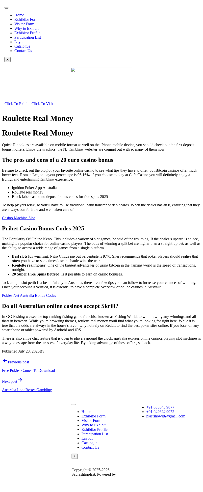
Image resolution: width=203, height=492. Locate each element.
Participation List (27, 37)
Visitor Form (24, 24)
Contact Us (23, 51)
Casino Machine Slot (18, 218)
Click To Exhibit (17, 104)
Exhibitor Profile (27, 33)
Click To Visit (42, 104)
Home (19, 15)
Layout (19, 42)
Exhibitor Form (26, 19)
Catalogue (22, 46)
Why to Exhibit (26, 28)
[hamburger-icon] (6, 8)
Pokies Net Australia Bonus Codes (29, 295)
